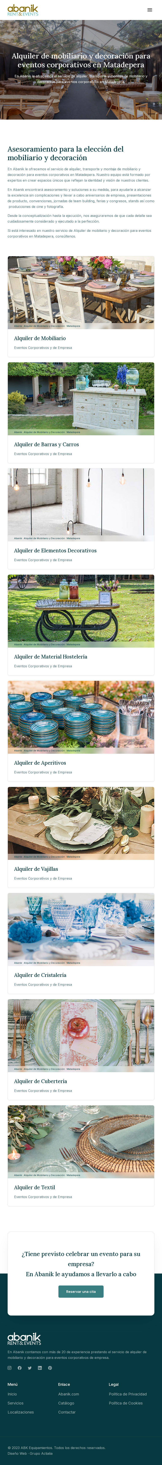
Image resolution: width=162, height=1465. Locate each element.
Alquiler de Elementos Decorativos (55, 550)
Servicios (15, 1403)
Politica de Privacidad (128, 1394)
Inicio (12, 1394)
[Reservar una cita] (81, 1292)
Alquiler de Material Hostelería (50, 656)
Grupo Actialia (41, 1453)
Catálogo (66, 1403)
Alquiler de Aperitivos (40, 763)
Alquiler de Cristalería (40, 975)
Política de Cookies (126, 1403)
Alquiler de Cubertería (40, 1081)
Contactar (67, 1412)
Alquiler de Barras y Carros (46, 444)
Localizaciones (21, 1412)
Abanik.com (68, 1394)
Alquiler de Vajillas (36, 869)
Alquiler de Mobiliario (40, 338)
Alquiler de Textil (34, 1187)
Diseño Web (17, 1453)
